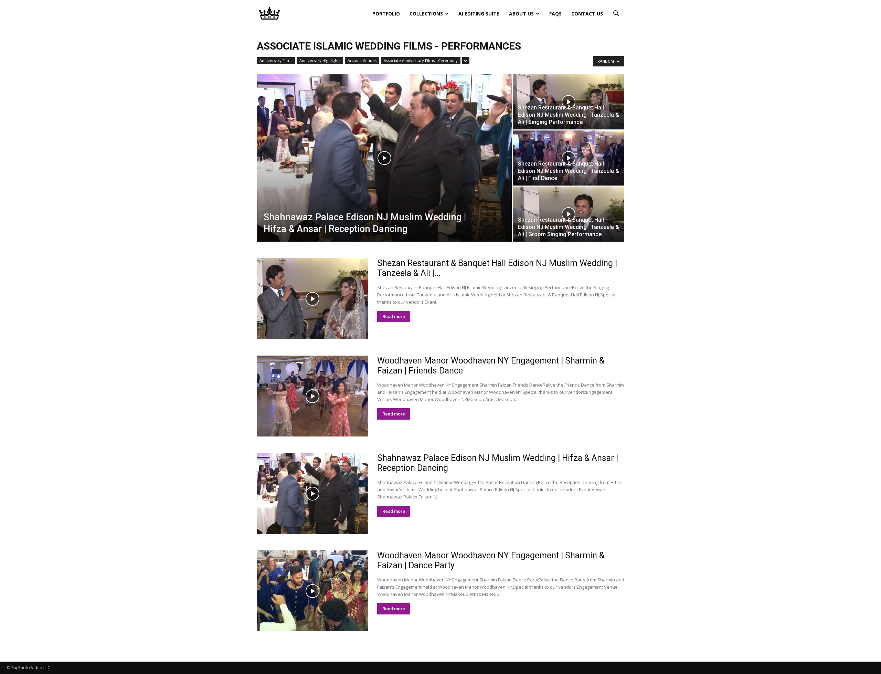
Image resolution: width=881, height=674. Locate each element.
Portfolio (386, 13)
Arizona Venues (362, 60)
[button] (616, 14)
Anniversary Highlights (319, 60)
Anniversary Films (275, 60)
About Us (521, 13)
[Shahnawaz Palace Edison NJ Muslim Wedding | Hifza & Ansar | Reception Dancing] (384, 158)
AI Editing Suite (478, 13)
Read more (393, 316)
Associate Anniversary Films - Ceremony (421, 60)
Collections (426, 13)
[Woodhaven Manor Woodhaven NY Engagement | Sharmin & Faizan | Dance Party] (312, 590)
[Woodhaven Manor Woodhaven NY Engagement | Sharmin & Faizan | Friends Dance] (312, 396)
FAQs (555, 13)
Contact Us (587, 13)
